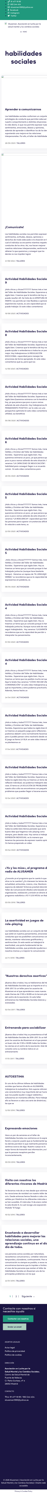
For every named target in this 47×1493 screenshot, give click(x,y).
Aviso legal (10, 1347)
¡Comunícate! (14, 227)
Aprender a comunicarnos (23, 109)
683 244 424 (15, 4)
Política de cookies (13, 1354)
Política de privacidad (15, 1351)
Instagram (15, 12)
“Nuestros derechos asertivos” (26, 975)
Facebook (14, 10)
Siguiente (28, 1296)
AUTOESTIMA (14, 1076)
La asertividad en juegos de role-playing (24, 922)
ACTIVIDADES (23, 313)
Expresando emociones (21, 1128)
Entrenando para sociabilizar (25, 1027)
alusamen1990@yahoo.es (22, 7)
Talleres (21, 143)
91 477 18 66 (16, 1)
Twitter (14, 15)
